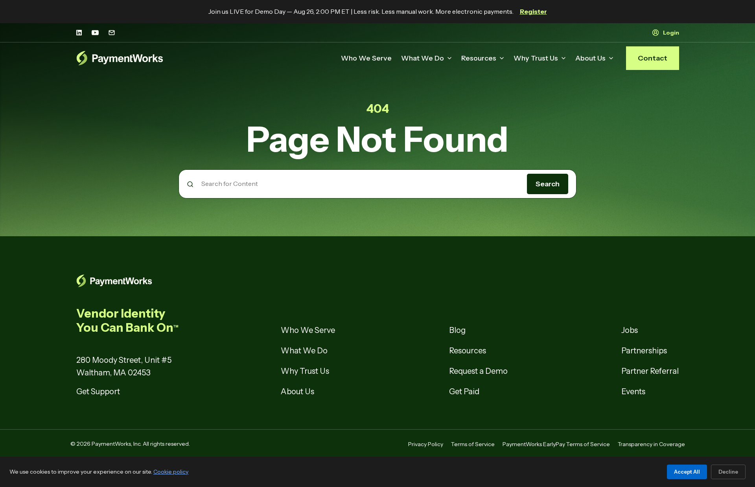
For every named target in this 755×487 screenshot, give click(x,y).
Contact (652, 58)
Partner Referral (650, 371)
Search (548, 184)
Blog (457, 330)
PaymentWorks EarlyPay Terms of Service (556, 444)
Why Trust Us (536, 58)
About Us (590, 58)
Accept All (687, 472)
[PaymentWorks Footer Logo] (172, 281)
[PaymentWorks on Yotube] (95, 32)
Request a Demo (478, 371)
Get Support (98, 391)
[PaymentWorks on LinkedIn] (79, 32)
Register (533, 11)
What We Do (422, 58)
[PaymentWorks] (120, 58)
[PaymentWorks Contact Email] (112, 32)
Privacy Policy (425, 444)
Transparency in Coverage (651, 444)
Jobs (629, 330)
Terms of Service (473, 444)
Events (633, 391)
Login (671, 32)
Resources (478, 58)
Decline (728, 472)
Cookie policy (170, 471)
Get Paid (464, 391)
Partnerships (644, 350)
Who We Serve (366, 58)
